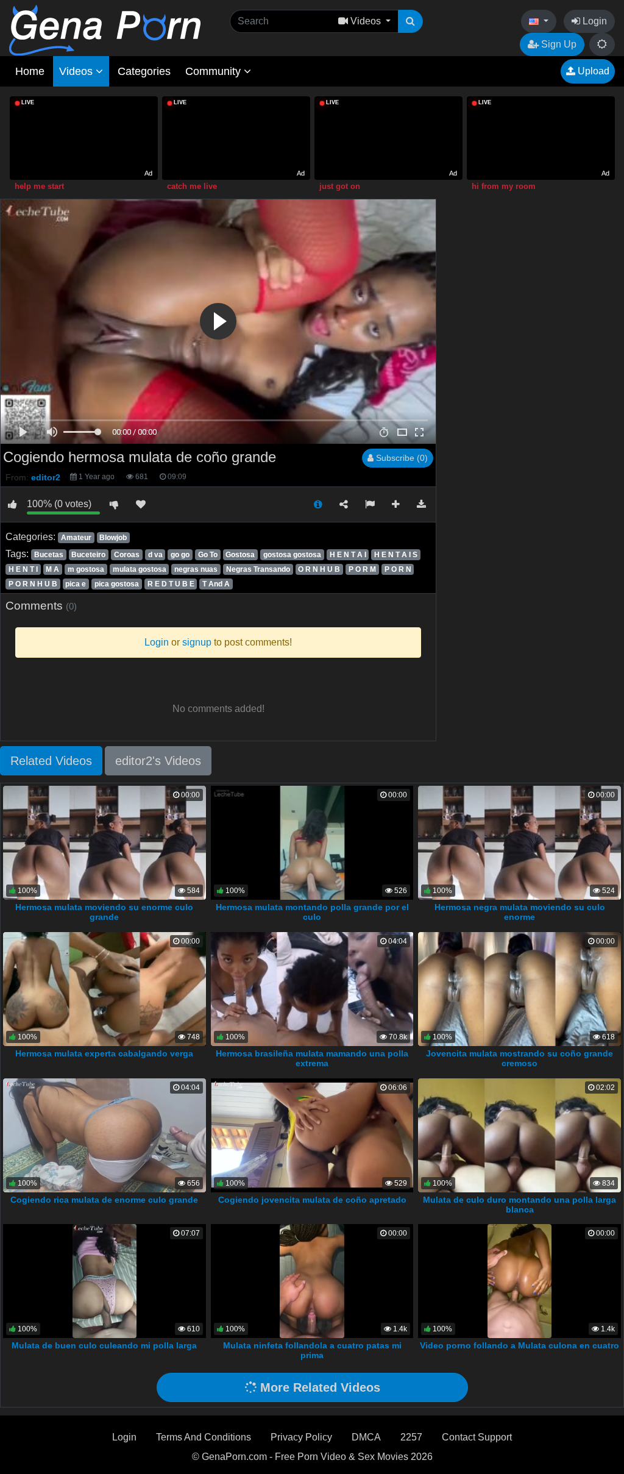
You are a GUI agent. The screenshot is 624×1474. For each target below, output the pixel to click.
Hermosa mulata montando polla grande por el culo (312, 912)
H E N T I (23, 569)
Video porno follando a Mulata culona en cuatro (519, 1345)
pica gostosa (116, 584)
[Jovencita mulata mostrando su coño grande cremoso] (519, 988)
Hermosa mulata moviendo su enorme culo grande (104, 912)
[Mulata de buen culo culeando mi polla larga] (104, 1280)
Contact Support (477, 1437)
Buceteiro (88, 554)
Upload (592, 71)
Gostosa (240, 554)
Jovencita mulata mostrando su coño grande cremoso (519, 1058)
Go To (208, 554)
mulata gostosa (139, 569)
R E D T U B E (170, 584)
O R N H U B (319, 569)
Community (214, 71)
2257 (411, 1437)
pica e (75, 584)
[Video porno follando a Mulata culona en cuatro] (519, 1280)
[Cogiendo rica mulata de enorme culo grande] (104, 1134)
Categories (144, 71)
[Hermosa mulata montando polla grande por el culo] (312, 842)
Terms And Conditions (203, 1437)
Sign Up (557, 44)
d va (155, 554)
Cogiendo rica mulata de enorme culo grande (104, 1200)
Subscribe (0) (401, 458)
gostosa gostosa (292, 554)
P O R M (362, 569)
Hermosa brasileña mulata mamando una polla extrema (312, 1058)
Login (593, 21)
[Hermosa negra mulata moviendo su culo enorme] (519, 842)
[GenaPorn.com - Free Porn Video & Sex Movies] (104, 29)
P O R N (398, 569)
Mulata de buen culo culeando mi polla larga (104, 1345)
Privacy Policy (301, 1437)
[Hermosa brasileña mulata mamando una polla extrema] (312, 988)
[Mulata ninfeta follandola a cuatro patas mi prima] (312, 1280)
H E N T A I (348, 554)
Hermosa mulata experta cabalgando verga (104, 1053)
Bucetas (48, 554)
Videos (77, 71)
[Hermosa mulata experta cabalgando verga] (104, 988)
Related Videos (51, 760)
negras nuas (196, 569)
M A (52, 569)
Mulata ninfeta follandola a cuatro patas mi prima (312, 1350)
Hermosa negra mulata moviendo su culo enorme (519, 912)
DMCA (366, 1437)
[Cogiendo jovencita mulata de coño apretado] (312, 1134)
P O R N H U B (33, 584)
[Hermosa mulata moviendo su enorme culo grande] (104, 842)
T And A (216, 584)
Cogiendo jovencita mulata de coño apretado (312, 1200)
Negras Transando (258, 569)
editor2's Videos (158, 760)
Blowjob (113, 537)
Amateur (76, 537)
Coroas (127, 554)
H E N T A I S (395, 554)
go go (180, 554)
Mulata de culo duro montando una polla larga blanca (519, 1204)
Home (29, 71)
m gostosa (86, 569)
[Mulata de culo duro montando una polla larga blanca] (519, 1134)
